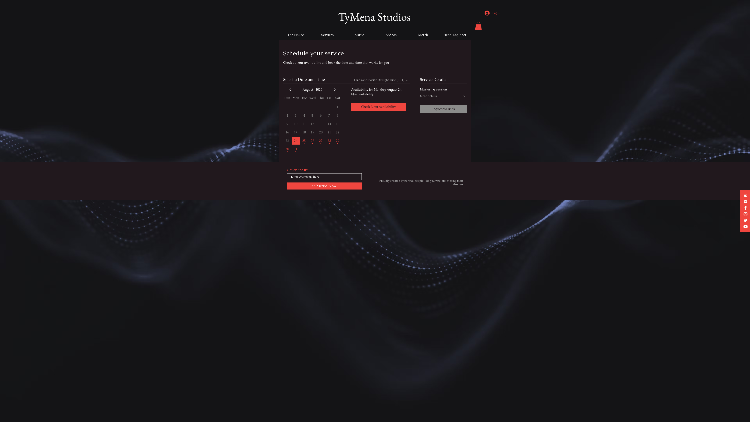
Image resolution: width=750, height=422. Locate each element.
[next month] (334, 89)
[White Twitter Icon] (745, 220)
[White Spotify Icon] (745, 201)
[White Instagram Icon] (745, 214)
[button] (478, 26)
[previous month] (290, 89)
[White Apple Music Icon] (745, 195)
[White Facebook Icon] (745, 207)
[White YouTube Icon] (745, 226)
